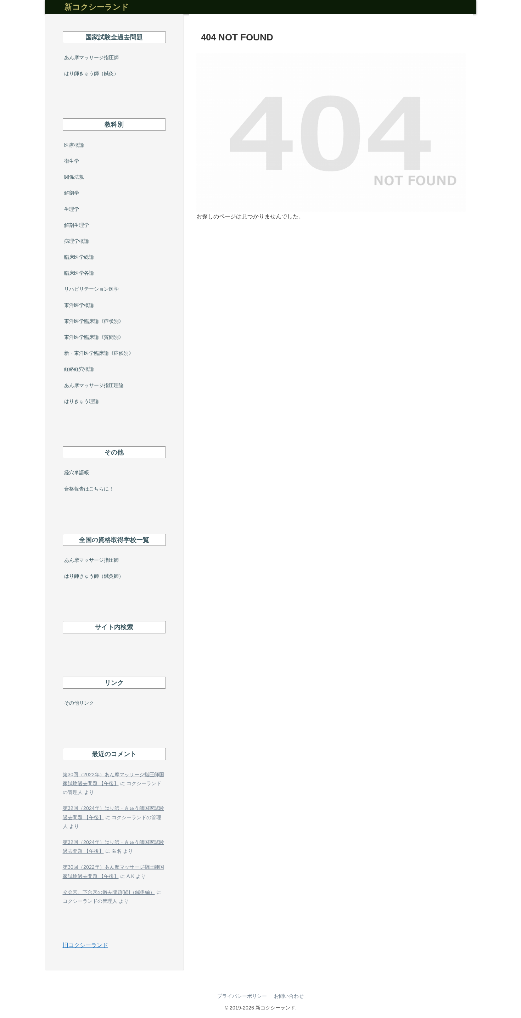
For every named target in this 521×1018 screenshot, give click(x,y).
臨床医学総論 (79, 257)
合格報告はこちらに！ (89, 489)
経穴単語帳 (76, 472)
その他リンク (79, 703)
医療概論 (74, 145)
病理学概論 (76, 241)
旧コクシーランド (85, 945)
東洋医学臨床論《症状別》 (94, 321)
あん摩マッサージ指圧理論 (94, 385)
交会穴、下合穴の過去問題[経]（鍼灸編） (109, 892)
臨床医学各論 (79, 273)
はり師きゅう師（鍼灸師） (94, 576)
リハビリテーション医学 (91, 289)
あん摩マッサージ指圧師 (91, 57)
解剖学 (71, 193)
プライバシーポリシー (242, 996)
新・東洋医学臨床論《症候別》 (99, 353)
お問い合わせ (289, 996)
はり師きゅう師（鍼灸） (91, 73)
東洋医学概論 (79, 305)
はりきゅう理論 (81, 401)
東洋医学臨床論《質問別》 (94, 337)
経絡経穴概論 (79, 369)
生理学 (71, 209)
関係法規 (74, 177)
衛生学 (71, 161)
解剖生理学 (76, 225)
